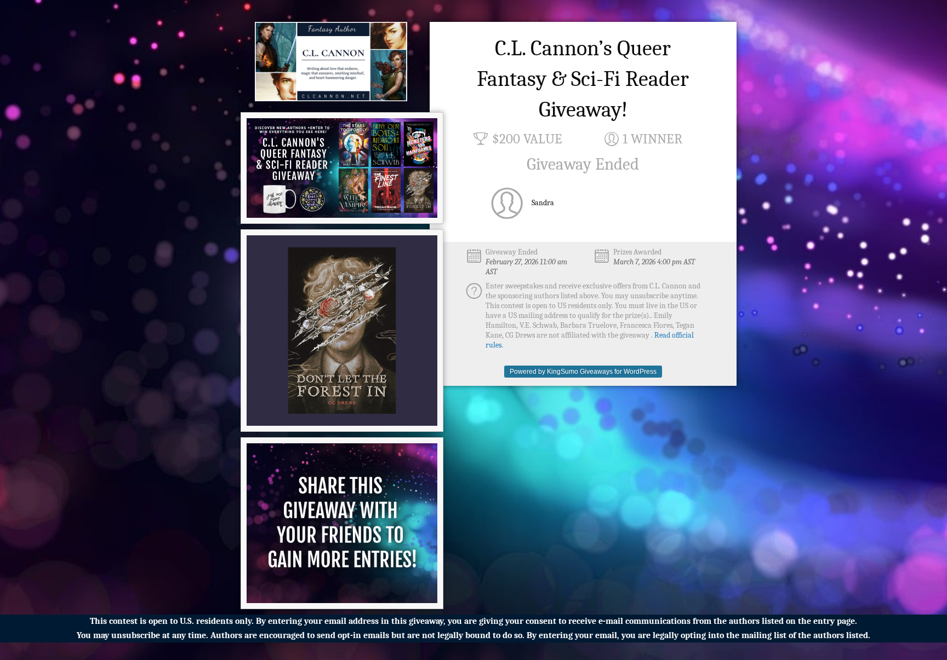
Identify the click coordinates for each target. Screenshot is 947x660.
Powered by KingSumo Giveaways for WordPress (583, 371)
